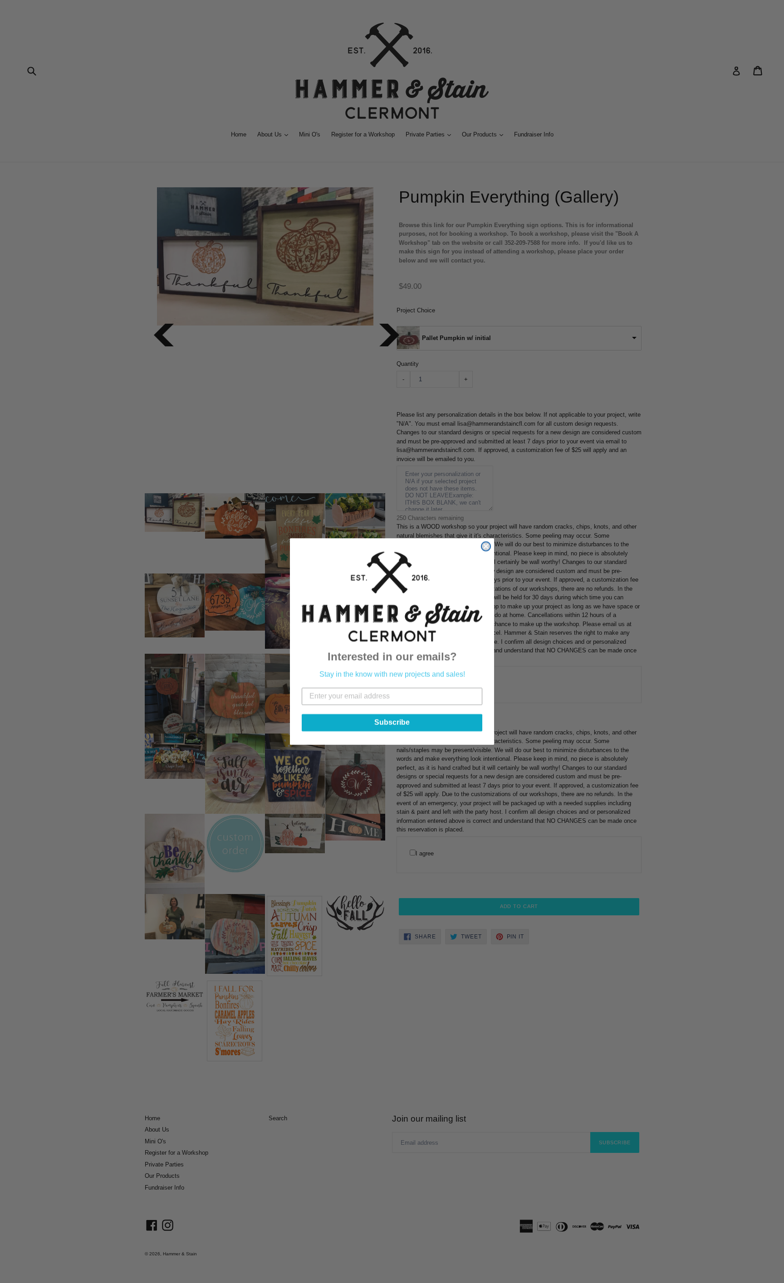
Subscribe (392, 722)
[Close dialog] (485, 546)
